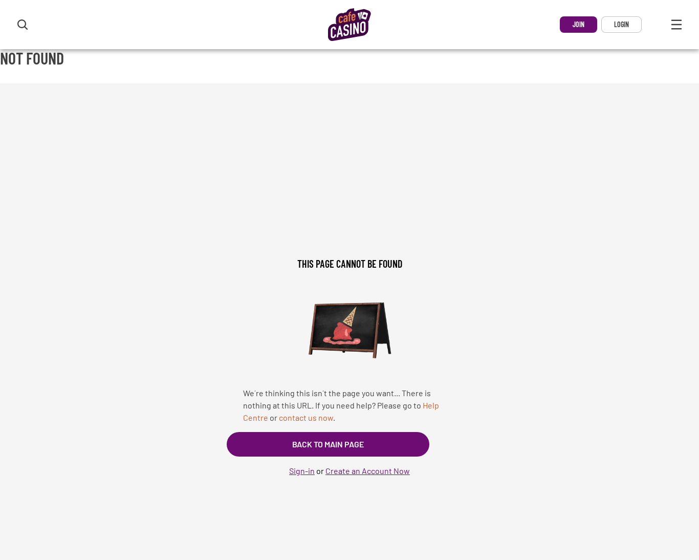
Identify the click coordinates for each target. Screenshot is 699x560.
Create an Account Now (367, 471)
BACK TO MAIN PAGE (328, 444)
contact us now (306, 417)
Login (621, 24)
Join (578, 24)
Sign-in (302, 471)
